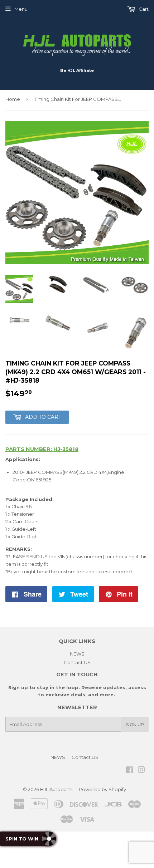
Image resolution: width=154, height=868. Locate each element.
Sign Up (135, 724)
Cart (143, 9)
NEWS (77, 654)
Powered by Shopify (102, 789)
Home (12, 99)
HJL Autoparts (56, 789)
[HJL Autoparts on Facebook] (129, 771)
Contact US (77, 662)
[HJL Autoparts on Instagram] (141, 771)
